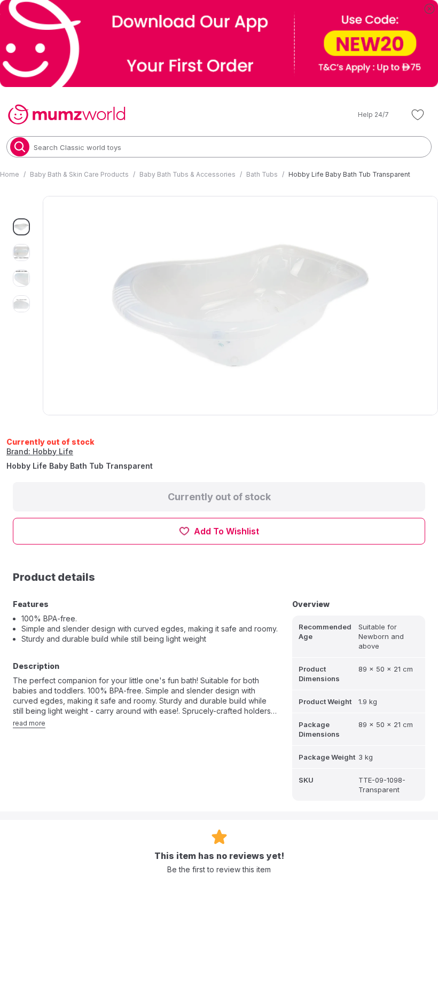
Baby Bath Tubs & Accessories (187, 174)
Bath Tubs (262, 174)
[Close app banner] (429, 8)
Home (9, 174)
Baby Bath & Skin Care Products (79, 174)
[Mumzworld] (66, 115)
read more (29, 723)
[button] (366, 114)
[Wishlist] (418, 115)
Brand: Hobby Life (39, 451)
